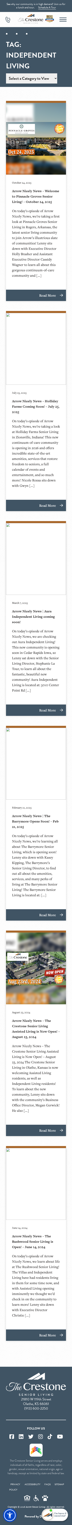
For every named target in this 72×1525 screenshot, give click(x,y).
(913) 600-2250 (36, 1408)
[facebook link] (11, 1436)
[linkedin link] (21, 1436)
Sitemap (59, 1484)
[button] (10, 1515)
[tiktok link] (50, 1436)
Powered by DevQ (36, 1516)
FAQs (47, 1484)
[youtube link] (60, 1436)
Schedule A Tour (47, 7)
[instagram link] (40, 1436)
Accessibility (32, 1484)
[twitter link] (30, 1436)
